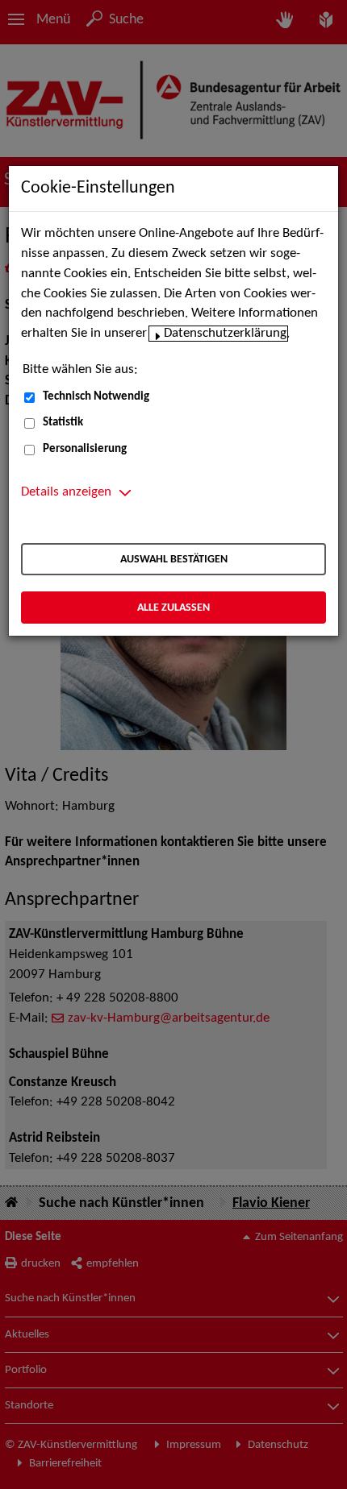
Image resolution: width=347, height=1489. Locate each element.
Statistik (63, 423)
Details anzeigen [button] (66, 492)
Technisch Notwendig (96, 397)
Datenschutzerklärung (225, 333)
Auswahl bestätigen (174, 560)
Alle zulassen (173, 608)
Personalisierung (85, 449)
